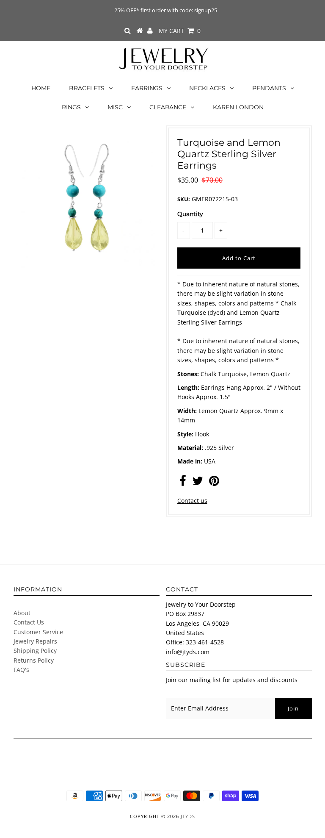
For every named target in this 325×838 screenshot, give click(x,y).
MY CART (180, 31)
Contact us (192, 501)
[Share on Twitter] (197, 483)
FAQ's (21, 670)
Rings (71, 107)
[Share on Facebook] (182, 483)
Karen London (238, 107)
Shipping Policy (35, 651)
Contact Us (29, 622)
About (22, 613)
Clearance (167, 107)
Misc (115, 107)
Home (40, 88)
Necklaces (207, 88)
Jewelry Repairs (35, 641)
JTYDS (188, 816)
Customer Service (38, 632)
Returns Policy (34, 660)
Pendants (269, 88)
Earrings (146, 88)
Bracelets (87, 88)
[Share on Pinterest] (214, 483)
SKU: (183, 199)
